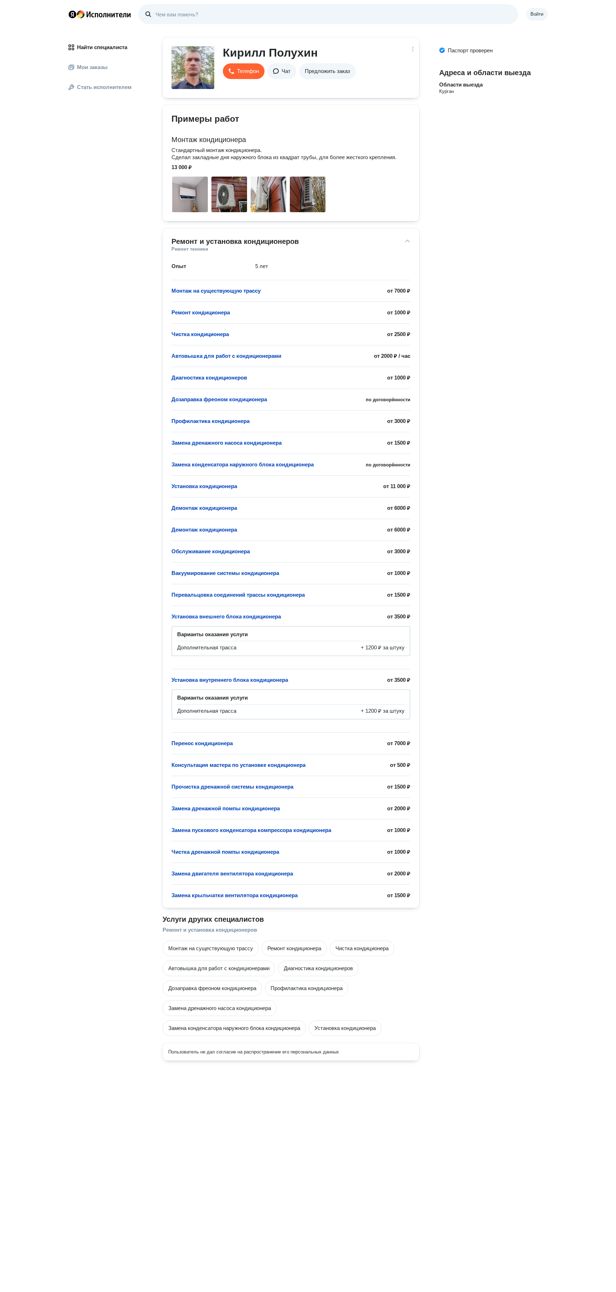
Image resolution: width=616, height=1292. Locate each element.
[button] (244, 71)
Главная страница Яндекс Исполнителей (99, 14)
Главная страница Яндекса (72, 14)
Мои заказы (92, 67)
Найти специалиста (102, 47)
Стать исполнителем (104, 87)
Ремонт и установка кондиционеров (210, 930)
